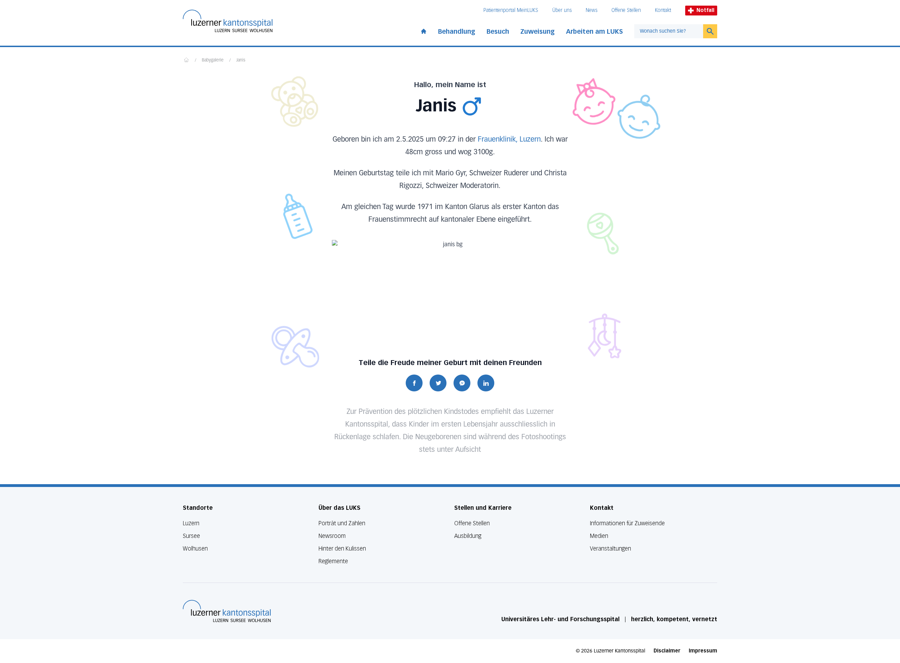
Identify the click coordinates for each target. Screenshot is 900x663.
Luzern (191, 523)
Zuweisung (537, 31)
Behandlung (456, 31)
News (591, 10)
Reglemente (333, 561)
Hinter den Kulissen (342, 548)
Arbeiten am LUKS (594, 31)
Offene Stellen (626, 10)
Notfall (705, 10)
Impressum (703, 651)
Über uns (562, 10)
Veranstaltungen (610, 548)
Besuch (498, 31)
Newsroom (332, 536)
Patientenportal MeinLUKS (510, 10)
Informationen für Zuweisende (627, 523)
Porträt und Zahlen (342, 523)
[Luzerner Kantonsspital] (227, 611)
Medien (599, 536)
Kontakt (663, 10)
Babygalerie (213, 60)
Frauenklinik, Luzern (509, 139)
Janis (240, 60)
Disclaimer (667, 651)
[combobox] (668, 31)
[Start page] (423, 29)
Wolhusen (195, 548)
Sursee (191, 536)
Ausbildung (467, 536)
